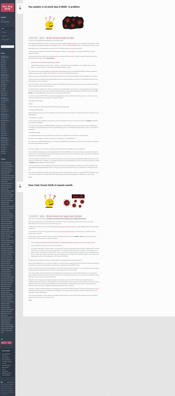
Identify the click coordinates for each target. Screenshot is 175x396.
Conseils (71, 216)
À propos (4, 32)
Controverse (7, 322)
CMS (12, 236)
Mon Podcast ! (5, 355)
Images (7, 265)
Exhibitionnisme (9, 227)
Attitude (4, 227)
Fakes (7, 294)
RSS (10, 342)
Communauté (4, 240)
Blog (3, 28)
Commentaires (4, 276)
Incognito (12, 215)
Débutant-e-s (10, 183)
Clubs (6, 215)
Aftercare (3, 315)
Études (2, 194)
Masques (7, 309)
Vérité (3, 179)
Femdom (3, 229)
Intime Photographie (6, 365)
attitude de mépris (71, 43)
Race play (3, 242)
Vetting (2, 223)
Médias (2, 255)
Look (11, 257)
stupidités (3, 296)
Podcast (6, 177)
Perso (9, 177)
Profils (9, 198)
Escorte (9, 175)
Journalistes (8, 324)
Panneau (6, 217)
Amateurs (3, 324)
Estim (6, 315)
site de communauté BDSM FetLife (65, 231)
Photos (2, 198)
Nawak (9, 162)
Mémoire (6, 320)
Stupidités (63, 38)
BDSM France (48, 71)
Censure (6, 198)
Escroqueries (8, 263)
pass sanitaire (71, 51)
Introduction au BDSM (5, 206)
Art (11, 297)
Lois (2, 227)
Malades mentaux (5, 311)
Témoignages (4, 253)
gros (38, 40)
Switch (12, 296)
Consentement (10, 200)
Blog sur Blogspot (6, 357)
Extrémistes (8, 192)
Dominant (6, 278)
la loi (57, 56)
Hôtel (9, 273)
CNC (8, 215)
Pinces (2, 278)
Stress (7, 204)
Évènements (3, 211)
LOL (2, 252)
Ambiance (8, 269)
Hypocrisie (7, 173)
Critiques (3, 263)
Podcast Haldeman (6, 374)
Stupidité (3, 259)
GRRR (71, 38)
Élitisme (6, 179)
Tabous (2, 196)
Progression (3, 305)
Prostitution (3, 204)
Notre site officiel (5, 39)
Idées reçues (9, 225)
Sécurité (2, 273)
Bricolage (11, 317)
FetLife (83, 71)
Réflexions (3, 294)
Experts (11, 280)
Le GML (2, 177)
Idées (10, 255)
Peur (5, 200)
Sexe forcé (11, 265)
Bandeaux (8, 307)
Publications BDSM (5, 202)
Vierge (2, 299)
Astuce (10, 282)
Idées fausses (8, 171)
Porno (10, 167)
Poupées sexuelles (8, 196)
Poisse (2, 267)
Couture (9, 284)
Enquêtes (8, 292)
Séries (10, 311)
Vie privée (9, 208)
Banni (6, 242)
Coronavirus (6, 194)
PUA (11, 259)
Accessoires (7, 229)
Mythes (10, 169)
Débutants (9, 240)
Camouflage (7, 259)
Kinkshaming (3, 274)
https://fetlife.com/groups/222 (59, 71)
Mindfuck (11, 267)
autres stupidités (81, 226)
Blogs (5, 299)
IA (1, 179)
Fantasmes (7, 231)
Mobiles (6, 273)
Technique (10, 278)
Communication (4, 175)
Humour (4, 225)
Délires (2, 280)
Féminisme (7, 210)
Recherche (3, 328)
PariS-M (7, 238)
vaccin (65, 221)
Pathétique (9, 299)
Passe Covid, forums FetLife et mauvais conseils (50, 185)
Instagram (8, 232)
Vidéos (9, 236)
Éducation (3, 236)
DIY (6, 208)
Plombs (12, 276)
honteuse (65, 43)
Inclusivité (3, 309)
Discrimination (4, 183)
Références (4, 35)
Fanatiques (7, 244)
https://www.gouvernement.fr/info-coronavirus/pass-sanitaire (45, 62)
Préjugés (3, 164)
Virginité (2, 320)
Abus (68, 38)
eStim (2, 332)
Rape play (8, 257)
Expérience (10, 250)
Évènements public (5, 282)
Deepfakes (6, 255)
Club (6, 301)
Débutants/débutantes (5, 190)
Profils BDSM (9, 213)
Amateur (5, 250)
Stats (12, 242)
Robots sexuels (9, 330)
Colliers (12, 231)
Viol (5, 234)
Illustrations (8, 271)
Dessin (2, 217)
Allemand (6, 223)
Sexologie (3, 231)
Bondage (6, 181)
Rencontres (56, 216)
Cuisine (8, 280)
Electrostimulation (5, 317)
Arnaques (10, 217)
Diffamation (3, 288)
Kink (2, 225)
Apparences (3, 307)
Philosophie (8, 261)
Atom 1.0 (4, 342)
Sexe (11, 232)
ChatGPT (3, 221)
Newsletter (3, 232)
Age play (8, 305)
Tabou (7, 290)
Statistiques (10, 248)
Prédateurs (3, 246)
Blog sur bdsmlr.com (6, 359)
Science (7, 328)
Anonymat (3, 292)
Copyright (12, 309)
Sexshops (3, 244)
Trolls (12, 175)
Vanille (9, 242)
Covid (54, 38)
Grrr (13, 240)
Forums (2, 215)
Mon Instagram (5, 367)
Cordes (2, 200)
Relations (5, 252)
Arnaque (3, 301)
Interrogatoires (4, 297)
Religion (2, 322)
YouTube (3, 167)
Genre (7, 267)
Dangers (8, 234)
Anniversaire (3, 213)
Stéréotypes (10, 166)
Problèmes (9, 253)
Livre (4, 330)
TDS (8, 169)
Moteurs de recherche (5, 318)
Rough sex (3, 257)
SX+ (6, 236)
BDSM (50, 38)
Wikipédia (11, 326)
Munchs (58, 38)
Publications (7, 296)
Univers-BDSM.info (5, 21)
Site (7, 166)
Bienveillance (4, 313)
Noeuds (12, 206)
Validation (7, 326)
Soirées (8, 211)
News (2, 192)
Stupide (6, 167)
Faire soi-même (4, 248)
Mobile (2, 284)
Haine (5, 192)
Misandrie (8, 219)
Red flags (12, 194)
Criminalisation (4, 286)
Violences (9, 301)
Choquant (10, 290)
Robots (9, 276)
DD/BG (9, 286)
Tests (5, 280)
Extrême (10, 294)
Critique (12, 190)
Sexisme (3, 173)
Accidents (9, 313)
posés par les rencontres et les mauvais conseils (64, 226)
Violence (6, 284)
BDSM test (9, 274)
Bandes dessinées (9, 221)
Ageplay (9, 297)
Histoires (10, 223)
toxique (92, 172)
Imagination (3, 271)
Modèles (3, 234)
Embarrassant (4, 185)
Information (3, 219)
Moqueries (3, 261)
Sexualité (3, 171)
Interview (8, 288)
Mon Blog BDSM (8, 7)
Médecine (3, 265)
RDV (5, 267)
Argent (12, 177)
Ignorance (3, 238)
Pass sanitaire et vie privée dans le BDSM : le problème (54, 6)
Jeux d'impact (9, 246)
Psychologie (7, 303)
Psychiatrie (6, 189)
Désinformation (10, 252)
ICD (9, 320)
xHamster (3, 208)
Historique (3, 290)
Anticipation (3, 269)
